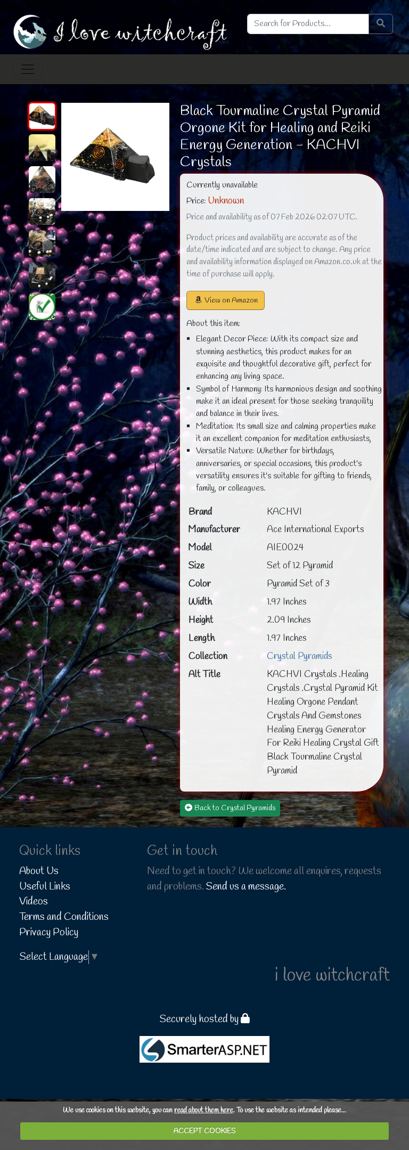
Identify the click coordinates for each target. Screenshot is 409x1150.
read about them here (203, 1110)
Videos (33, 902)
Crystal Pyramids (299, 656)
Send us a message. (246, 887)
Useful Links (44, 887)
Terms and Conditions (64, 917)
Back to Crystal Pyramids (234, 808)
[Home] (122, 31)
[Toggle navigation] (28, 69)
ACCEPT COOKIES (205, 1131)
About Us (39, 871)
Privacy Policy (48, 933)
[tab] (42, 116)
